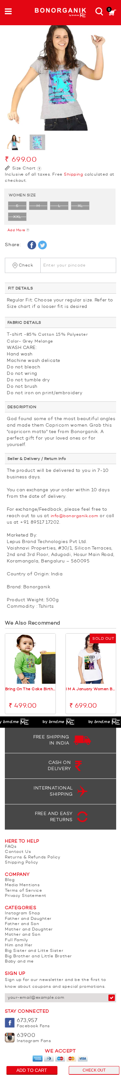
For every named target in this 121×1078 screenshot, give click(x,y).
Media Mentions (22, 885)
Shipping (73, 174)
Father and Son (22, 924)
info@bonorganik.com (74, 516)
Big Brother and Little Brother (38, 956)
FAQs (10, 846)
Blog (10, 880)
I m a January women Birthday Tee (91, 689)
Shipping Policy (21, 862)
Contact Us (18, 852)
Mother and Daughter (29, 929)
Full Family (16, 940)
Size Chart (23, 168)
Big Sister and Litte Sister (34, 951)
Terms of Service (23, 890)
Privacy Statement (25, 896)
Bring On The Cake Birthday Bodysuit (30, 689)
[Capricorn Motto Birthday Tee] (60, 75)
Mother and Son (22, 934)
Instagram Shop (22, 913)
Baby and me (19, 961)
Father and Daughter (28, 919)
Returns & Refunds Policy (32, 857)
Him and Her (19, 945)
